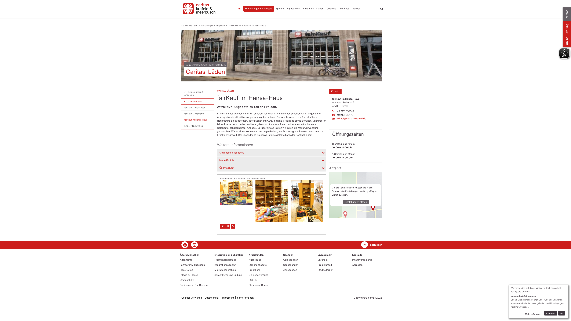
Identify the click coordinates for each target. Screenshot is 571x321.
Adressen (357, 264)
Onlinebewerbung (258, 274)
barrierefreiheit (245, 297)
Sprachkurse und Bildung (228, 274)
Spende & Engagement (288, 8)
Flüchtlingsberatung (225, 259)
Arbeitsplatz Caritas (313, 8)
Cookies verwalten (191, 297)
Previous (222, 226)
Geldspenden (290, 259)
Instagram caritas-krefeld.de (194, 244)
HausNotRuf (186, 269)
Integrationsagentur (225, 264)
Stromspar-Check (258, 285)
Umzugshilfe (187, 279)
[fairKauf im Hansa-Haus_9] (307, 201)
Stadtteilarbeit (325, 269)
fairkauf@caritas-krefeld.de (350, 118)
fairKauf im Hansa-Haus (255, 25)
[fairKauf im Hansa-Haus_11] (236, 201)
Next (233, 226)
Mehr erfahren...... (534, 314)
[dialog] (538, 301)
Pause (227, 226)
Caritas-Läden (234, 25)
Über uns (331, 8)
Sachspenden (290, 264)
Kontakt (335, 91)
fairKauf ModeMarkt (194, 113)
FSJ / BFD (254, 279)
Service (356, 8)
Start (239, 8)
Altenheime (186, 259)
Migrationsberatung (225, 269)
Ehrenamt (323, 259)
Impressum (228, 297)
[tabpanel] (281, 55)
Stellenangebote (258, 264)
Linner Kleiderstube (193, 126)
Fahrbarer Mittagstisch (192, 264)
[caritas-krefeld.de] (206, 9)
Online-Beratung (566, 34)
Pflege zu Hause (189, 274)
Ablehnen (550, 313)
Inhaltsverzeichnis (362, 259)
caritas (566, 14)
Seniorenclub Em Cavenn (194, 285)
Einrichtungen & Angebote (258, 8)
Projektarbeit (325, 264)
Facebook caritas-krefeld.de (184, 244)
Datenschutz (212, 297)
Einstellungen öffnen (356, 201)
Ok (561, 313)
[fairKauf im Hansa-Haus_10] (271, 192)
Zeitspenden (290, 269)
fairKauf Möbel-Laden (194, 107)
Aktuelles (344, 8)
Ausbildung (255, 259)
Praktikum (254, 269)
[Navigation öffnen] (184, 101)
